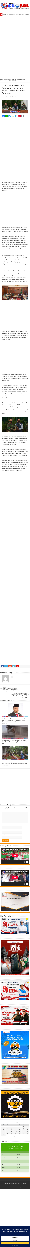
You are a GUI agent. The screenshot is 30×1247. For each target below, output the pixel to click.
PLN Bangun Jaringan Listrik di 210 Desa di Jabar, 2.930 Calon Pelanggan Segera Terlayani (14, 762)
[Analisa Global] (15, 6)
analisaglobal (6, 96)
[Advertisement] (15, 32)
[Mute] (24, 862)
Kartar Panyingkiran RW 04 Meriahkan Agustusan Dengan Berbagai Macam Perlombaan (10, 689)
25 (7, 1133)
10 (3, 1129)
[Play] (3, 862)
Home (2, 79)
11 (7, 1129)
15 (23, 1129)
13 (15, 1129)
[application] (15, 856)
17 (3, 1131)
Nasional (7, 79)
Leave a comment (7, 97)
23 (27, 1131)
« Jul (15, 1136)
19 (11, 1131)
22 (23, 1131)
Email (3, 830)
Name (3, 825)
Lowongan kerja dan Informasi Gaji (18, 1183)
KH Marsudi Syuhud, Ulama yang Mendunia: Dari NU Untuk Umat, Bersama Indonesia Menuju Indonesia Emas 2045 (14, 720)
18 (7, 1131)
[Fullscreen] (27, 862)
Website (3, 835)
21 (19, 1131)
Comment (4, 811)
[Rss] (15, 1185)
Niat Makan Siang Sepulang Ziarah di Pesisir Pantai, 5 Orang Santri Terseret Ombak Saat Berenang (19, 695)
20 (15, 1131)
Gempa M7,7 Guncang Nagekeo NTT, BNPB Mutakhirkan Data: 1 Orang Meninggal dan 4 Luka (14, 742)
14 (19, 1129)
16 (27, 1129)
